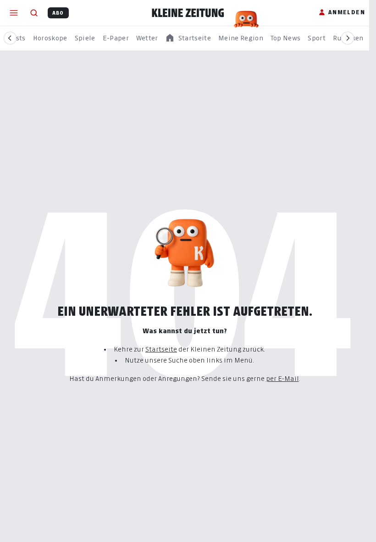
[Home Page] (188, 12)
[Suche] (34, 12)
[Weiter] (347, 38)
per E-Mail (282, 378)
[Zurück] (10, 38)
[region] (188, 38)
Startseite (161, 349)
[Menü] (13, 12)
